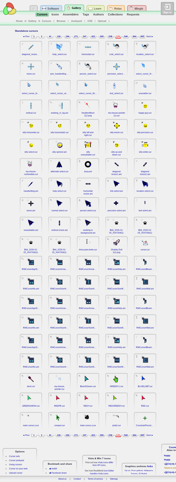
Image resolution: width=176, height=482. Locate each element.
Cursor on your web (18, 468)
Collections (115, 14)
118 (58, 36)
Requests (133, 14)
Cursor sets (14, 456)
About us (62, 479)
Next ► (149, 36)
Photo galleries (137, 470)
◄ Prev (26, 36)
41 (50, 36)
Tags (86, 14)
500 (102, 36)
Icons (55, 14)
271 (76, 36)
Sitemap (114, 479)
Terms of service (95, 479)
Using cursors (15, 464)
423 (93, 36)
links (150, 466)
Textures (134, 473)
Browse (61, 21)
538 (110, 36)
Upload (102, 21)
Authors (98, 14)
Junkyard (76, 21)
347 (84, 36)
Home (19, 21)
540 (126, 36)
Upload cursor (15, 473)
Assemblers (71, 14)
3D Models (143, 473)
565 (142, 36)
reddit (54, 468)
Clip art (127, 470)
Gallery (32, 21)
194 (67, 36)
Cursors (42, 14)
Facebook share (59, 473)
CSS (89, 21)
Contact (77, 479)
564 (134, 36)
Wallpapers (148, 470)
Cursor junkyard (16, 460)
